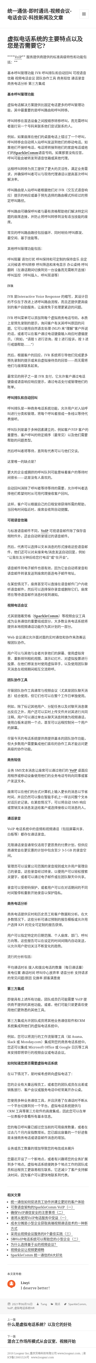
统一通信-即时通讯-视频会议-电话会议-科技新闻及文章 (39, 14)
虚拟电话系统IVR (24, 1308)
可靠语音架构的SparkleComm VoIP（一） (43, 1207)
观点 (57, 1304)
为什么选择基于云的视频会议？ (34, 1244)
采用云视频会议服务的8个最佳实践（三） (42, 1233)
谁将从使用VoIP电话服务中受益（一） (39, 1217)
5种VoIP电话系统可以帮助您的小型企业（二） (45, 1239)
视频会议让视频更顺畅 (27, 1249)
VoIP (18, 57)
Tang (44, 1304)
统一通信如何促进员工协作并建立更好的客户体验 (47, 1202)
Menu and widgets (84, 18)
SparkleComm (77, 1304)
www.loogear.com (42, 1357)
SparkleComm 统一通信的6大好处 (37, 1255)
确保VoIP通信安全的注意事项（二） (38, 1212)
